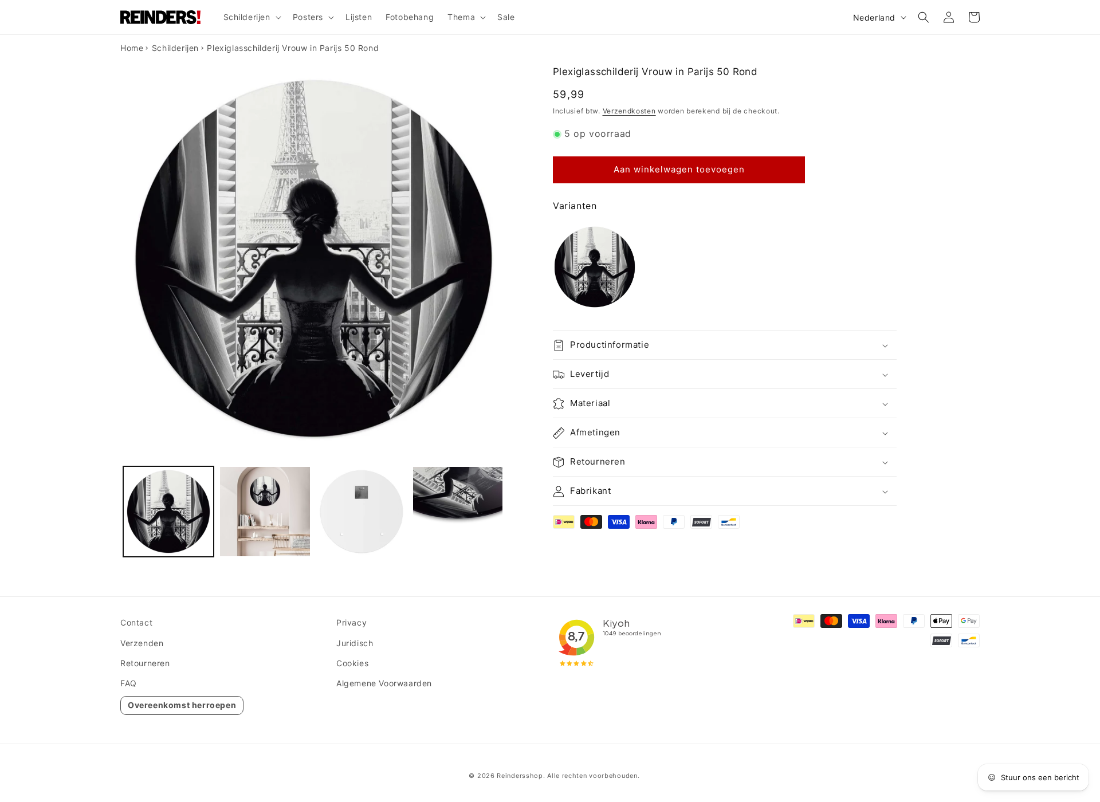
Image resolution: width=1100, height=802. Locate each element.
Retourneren (145, 663)
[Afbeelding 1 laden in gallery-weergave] (168, 511)
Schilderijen (175, 48)
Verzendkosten (629, 111)
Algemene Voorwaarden (384, 683)
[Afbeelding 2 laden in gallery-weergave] (264, 511)
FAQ (128, 683)
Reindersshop (520, 776)
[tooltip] (595, 267)
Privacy (351, 622)
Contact (136, 622)
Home (131, 48)
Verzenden (141, 643)
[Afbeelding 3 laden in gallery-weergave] (361, 511)
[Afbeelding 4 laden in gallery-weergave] (457, 511)
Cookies (352, 663)
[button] (251, 17)
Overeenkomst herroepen (182, 705)
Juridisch (354, 643)
